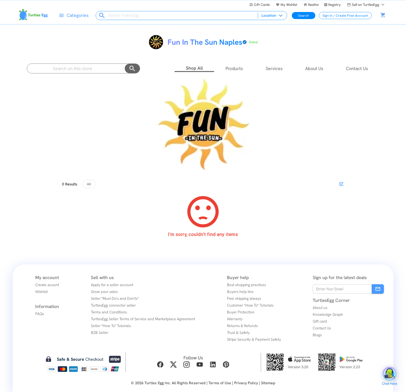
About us (320, 307)
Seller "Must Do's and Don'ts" (115, 298)
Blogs (317, 334)
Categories (78, 15)
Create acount (47, 284)
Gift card (320, 321)
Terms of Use (219, 382)
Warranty (234, 318)
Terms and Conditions (109, 312)
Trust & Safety (238, 332)
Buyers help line (240, 291)
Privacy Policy (246, 382)
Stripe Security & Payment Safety (254, 339)
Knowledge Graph (328, 314)
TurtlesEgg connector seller (113, 305)
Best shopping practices (246, 284)
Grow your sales (104, 291)
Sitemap (268, 382)
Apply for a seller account (112, 284)
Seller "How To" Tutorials (111, 325)
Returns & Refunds (242, 325)
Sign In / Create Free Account (345, 15)
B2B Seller (99, 332)
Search (303, 15)
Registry (334, 5)
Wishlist (41, 291)
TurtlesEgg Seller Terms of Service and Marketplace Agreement (143, 318)
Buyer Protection (240, 312)
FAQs (39, 313)
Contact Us (322, 328)
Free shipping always (244, 298)
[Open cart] (383, 15)
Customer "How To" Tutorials (250, 305)
